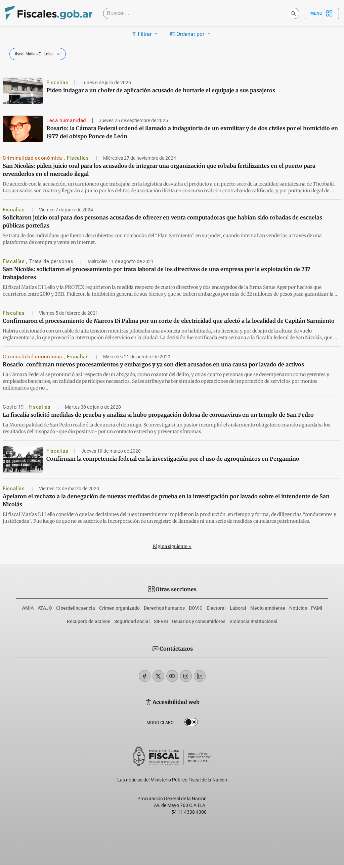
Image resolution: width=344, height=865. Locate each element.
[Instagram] (186, 676)
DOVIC (196, 608)
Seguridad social (132, 621)
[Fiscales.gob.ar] (48, 13)
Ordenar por (190, 34)
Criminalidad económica (33, 158)
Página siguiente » (172, 546)
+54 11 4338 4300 (188, 812)
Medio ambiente (267, 608)
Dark (191, 723)
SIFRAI (161, 621)
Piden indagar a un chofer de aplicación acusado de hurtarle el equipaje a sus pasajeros (160, 90)
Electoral (216, 608)
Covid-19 (14, 407)
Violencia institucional (253, 621)
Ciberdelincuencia (75, 608)
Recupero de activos (88, 621)
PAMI (316, 608)
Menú (316, 13)
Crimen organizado (119, 608)
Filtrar (145, 34)
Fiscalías (57, 82)
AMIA (28, 608)
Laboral (238, 608)
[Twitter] (158, 676)
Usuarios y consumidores (198, 621)
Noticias (298, 608)
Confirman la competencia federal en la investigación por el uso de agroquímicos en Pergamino (172, 458)
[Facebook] (144, 676)
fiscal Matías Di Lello (34, 54)
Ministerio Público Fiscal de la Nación (188, 779)
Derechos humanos (164, 608)
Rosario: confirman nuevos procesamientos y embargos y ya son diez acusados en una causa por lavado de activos (153, 364)
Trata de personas (52, 261)
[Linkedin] (200, 676)
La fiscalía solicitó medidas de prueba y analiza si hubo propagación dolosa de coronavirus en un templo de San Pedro (158, 414)
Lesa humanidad (66, 120)
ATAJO (45, 608)
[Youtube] (172, 676)
